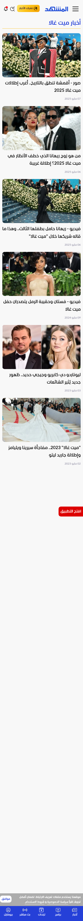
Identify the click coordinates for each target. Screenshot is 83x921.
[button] (41, 67)
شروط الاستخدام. (34, 902)
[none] (41, 23)
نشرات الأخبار (26, 8)
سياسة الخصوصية (57, 902)
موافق (6, 899)
